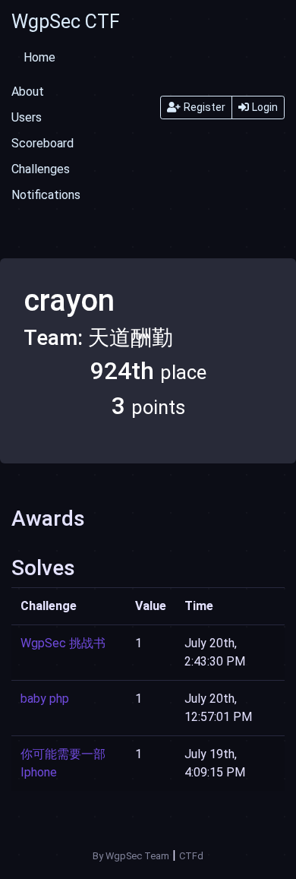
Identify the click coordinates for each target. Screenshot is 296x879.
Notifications (45, 195)
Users (26, 117)
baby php (44, 698)
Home (39, 57)
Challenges (40, 169)
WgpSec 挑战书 (62, 643)
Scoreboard (42, 143)
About (27, 91)
